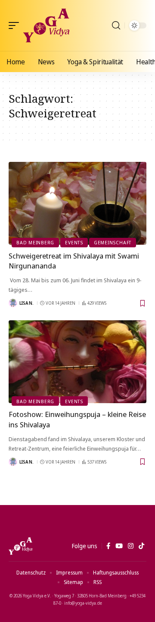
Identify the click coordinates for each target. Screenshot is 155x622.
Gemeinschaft (112, 242)
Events (74, 242)
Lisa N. (26, 303)
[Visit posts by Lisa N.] (13, 303)
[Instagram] (131, 546)
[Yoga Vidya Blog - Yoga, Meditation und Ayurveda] (46, 25)
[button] (16, 25)
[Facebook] (108, 546)
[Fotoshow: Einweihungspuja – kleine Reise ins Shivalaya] (77, 361)
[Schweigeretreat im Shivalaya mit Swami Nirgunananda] (77, 203)
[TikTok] (141, 546)
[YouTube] (119, 546)
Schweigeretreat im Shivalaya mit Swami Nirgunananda (74, 261)
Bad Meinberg (35, 242)
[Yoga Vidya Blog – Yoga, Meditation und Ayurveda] (20, 546)
